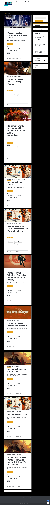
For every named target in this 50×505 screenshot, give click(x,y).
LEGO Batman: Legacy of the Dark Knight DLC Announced (40, 52)
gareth (20, 76)
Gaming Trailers (12, 58)
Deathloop (19, 58)
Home (5, 13)
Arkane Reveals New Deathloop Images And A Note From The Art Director (17, 446)
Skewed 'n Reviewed (25, 498)
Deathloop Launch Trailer (17, 171)
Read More (10, 44)
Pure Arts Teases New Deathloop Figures (17, 68)
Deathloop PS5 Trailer (17, 403)
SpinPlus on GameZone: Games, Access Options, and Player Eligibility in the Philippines (40, 44)
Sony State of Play (17, 302)
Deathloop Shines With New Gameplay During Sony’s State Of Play (17, 261)
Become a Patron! (37, 25)
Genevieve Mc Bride (20, 30)
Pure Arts (23, 104)
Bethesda (10, 348)
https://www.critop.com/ (25, 503)
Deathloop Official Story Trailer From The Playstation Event (17, 215)
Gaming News (11, 104)
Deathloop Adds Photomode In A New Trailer (17, 21)
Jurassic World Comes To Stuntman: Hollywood (40, 40)
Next (19, 491)
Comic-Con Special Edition (14, 158)
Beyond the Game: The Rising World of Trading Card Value (40, 37)
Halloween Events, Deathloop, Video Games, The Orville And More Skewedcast (17, 114)
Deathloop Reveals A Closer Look (17, 358)
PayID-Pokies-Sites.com (38, 29)
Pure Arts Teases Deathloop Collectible (17, 312)
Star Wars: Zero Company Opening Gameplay (40, 48)
